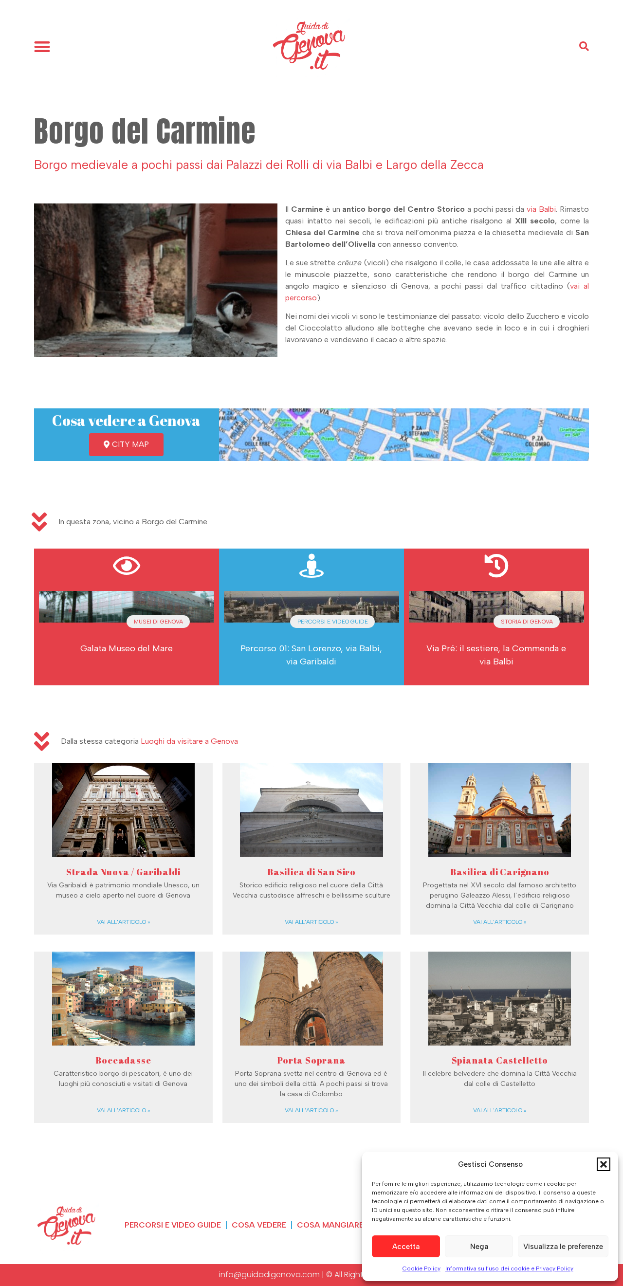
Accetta (406, 1246)
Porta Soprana (311, 1060)
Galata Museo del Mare (126, 648)
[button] (603, 1164)
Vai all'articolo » (123, 922)
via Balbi (541, 209)
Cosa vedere (259, 1225)
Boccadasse (123, 1060)
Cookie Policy (421, 1268)
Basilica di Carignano (500, 872)
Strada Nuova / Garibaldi (123, 872)
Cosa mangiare (330, 1225)
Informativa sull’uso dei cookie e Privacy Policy (509, 1268)
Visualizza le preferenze (563, 1246)
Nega (479, 1246)
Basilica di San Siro (311, 872)
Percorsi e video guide (173, 1225)
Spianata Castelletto (500, 1060)
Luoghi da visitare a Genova (189, 741)
